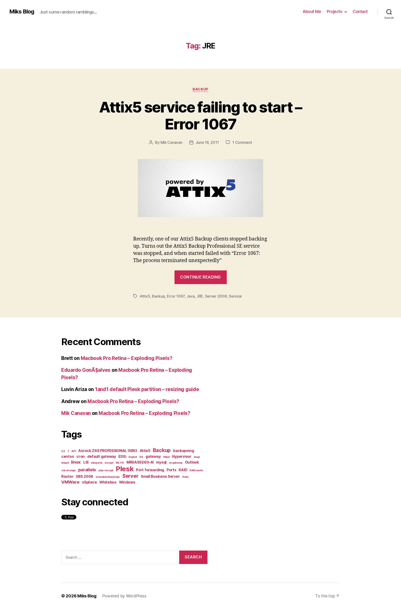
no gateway (175, 462)
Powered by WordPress (124, 595)
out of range (68, 470)
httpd (166, 456)
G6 (141, 456)
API (73, 451)
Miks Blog (21, 11)
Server (130, 476)
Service (235, 296)
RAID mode (196, 470)
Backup (200, 89)
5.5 (63, 451)
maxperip (96, 462)
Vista (185, 476)
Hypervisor (181, 456)
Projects (334, 11)
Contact (360, 11)
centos (67, 456)
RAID (183, 470)
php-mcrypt (106, 470)
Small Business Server (160, 476)
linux (76, 462)
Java (191, 296)
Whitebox (107, 482)
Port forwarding (150, 470)
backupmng (183, 451)
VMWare (70, 482)
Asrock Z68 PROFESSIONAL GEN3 (107, 451)
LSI (85, 462)
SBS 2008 (84, 476)
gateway (153, 456)
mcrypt (109, 462)
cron (80, 456)
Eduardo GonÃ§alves (85, 370)
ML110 (120, 462)
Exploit (133, 456)
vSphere (89, 482)
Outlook (192, 462)
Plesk (125, 469)
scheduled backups (108, 476)
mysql (161, 462)
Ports (171, 470)
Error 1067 (175, 296)
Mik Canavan (171, 142)
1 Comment (242, 142)
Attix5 (145, 296)
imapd (65, 462)
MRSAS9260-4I (140, 462)
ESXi (122, 456)
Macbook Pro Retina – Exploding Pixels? (126, 358)
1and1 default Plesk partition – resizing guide (147, 389)
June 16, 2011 (207, 142)
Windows (127, 482)
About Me (312, 11)
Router (67, 476)
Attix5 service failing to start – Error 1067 (200, 115)
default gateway (101, 456)
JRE (200, 296)
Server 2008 (216, 296)
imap (197, 456)
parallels (87, 469)
